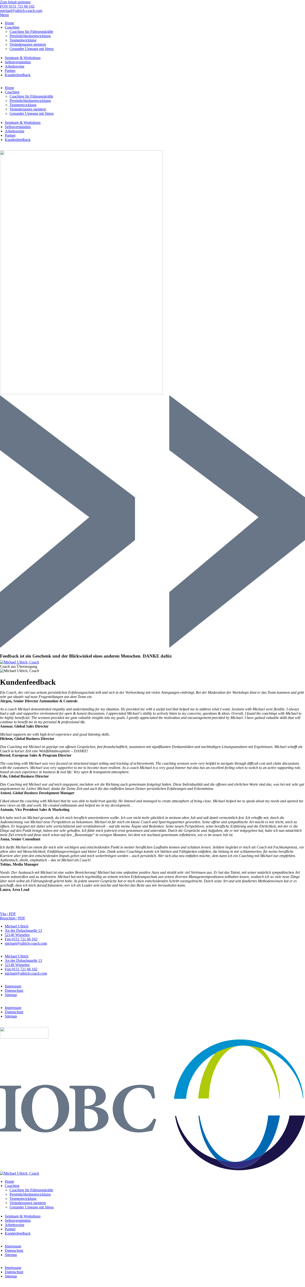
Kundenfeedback (17, 75)
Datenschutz (14, 990)
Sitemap (11, 995)
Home (9, 23)
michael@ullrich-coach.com (26, 943)
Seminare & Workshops (23, 58)
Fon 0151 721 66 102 (21, 939)
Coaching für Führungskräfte (31, 32)
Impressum (13, 986)
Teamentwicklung (23, 40)
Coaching (12, 27)
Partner (10, 71)
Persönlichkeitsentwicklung (30, 36)
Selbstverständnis (18, 62)
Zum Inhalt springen (15, 2)
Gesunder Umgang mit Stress (32, 49)
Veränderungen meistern (28, 44)
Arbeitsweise (14, 66)
